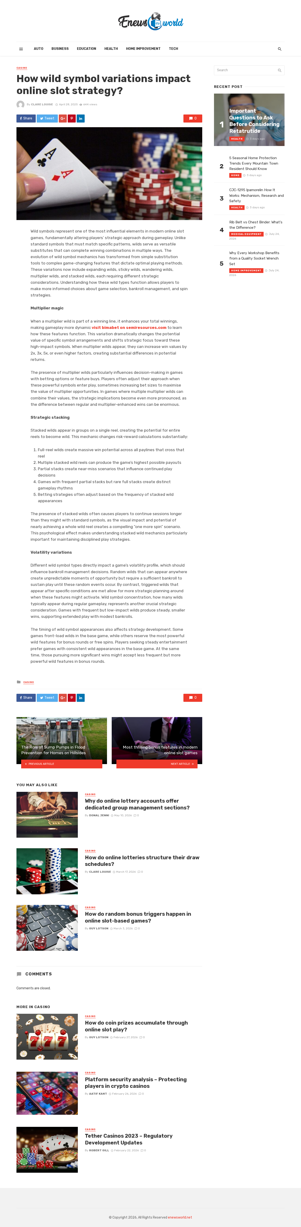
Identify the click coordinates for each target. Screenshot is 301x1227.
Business (60, 49)
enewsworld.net (180, 1217)
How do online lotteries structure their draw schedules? (142, 861)
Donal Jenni (99, 815)
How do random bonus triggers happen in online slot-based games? (138, 917)
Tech (173, 49)
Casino (21, 68)
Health (111, 49)
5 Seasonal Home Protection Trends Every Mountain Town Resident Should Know (253, 163)
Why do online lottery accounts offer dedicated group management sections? (137, 804)
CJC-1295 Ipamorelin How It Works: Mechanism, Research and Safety (256, 195)
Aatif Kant (98, 1093)
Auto (38, 49)
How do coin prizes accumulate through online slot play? (136, 1026)
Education (86, 49)
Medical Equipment (246, 234)
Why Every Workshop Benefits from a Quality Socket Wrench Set (254, 258)
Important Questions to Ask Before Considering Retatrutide (254, 121)
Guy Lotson (98, 928)
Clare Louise (42, 104)
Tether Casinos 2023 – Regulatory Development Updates (128, 1139)
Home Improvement (143, 49)
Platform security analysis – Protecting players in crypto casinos (136, 1083)
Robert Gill (99, 1150)
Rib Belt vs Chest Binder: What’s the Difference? (255, 225)
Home (235, 175)
